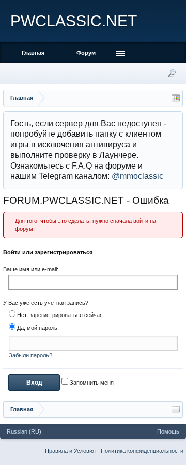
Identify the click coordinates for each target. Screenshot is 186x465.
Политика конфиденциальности (142, 450)
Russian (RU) (24, 431)
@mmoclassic (137, 176)
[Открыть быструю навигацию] (176, 98)
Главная (33, 52)
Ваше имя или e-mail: (30, 269)
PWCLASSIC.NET (73, 20)
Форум (86, 52)
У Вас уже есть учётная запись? (45, 303)
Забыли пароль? (30, 355)
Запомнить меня (91, 382)
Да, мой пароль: (37, 328)
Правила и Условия (70, 450)
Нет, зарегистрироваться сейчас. (60, 315)
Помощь (168, 431)
